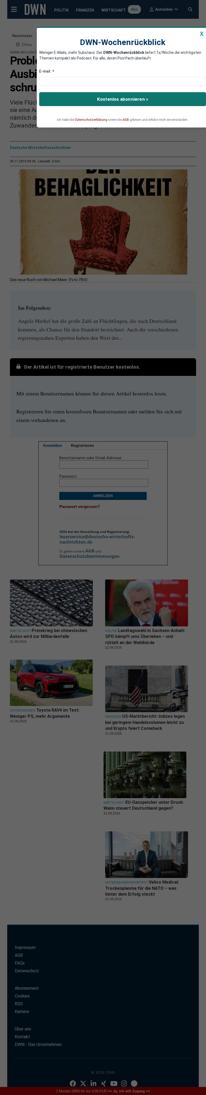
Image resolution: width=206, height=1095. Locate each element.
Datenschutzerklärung (91, 120)
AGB (126, 120)
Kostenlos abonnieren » (122, 99)
